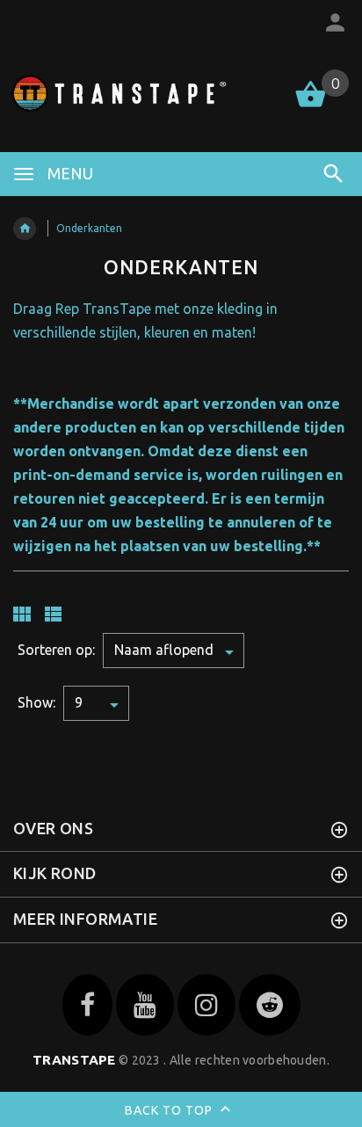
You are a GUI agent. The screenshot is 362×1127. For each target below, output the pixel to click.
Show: (36, 702)
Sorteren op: (56, 650)
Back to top (170, 1110)
